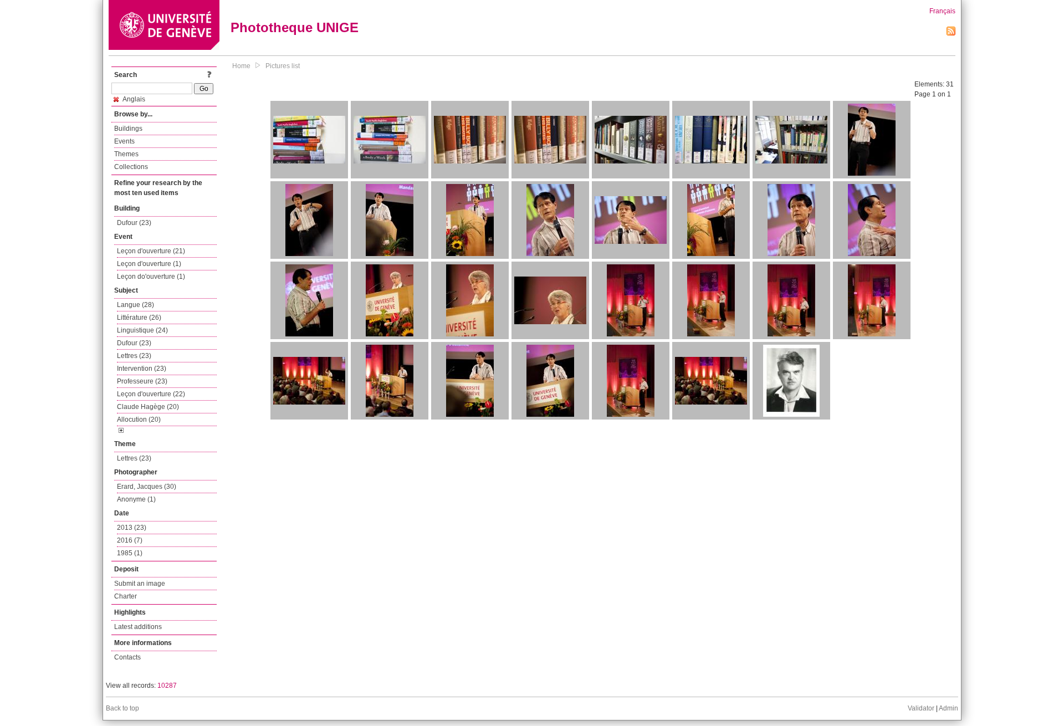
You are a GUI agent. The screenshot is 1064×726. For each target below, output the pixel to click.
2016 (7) (129, 540)
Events (124, 141)
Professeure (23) (142, 381)
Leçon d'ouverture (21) (151, 251)
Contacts (127, 657)
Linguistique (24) (142, 330)
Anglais (133, 99)
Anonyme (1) (136, 499)
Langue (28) (135, 305)
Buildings (128, 128)
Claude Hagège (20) (148, 407)
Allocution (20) (139, 419)
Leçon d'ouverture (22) (151, 394)
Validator (921, 708)
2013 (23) (131, 527)
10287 (167, 685)
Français (942, 11)
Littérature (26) (139, 317)
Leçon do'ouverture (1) (151, 276)
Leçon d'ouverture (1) (149, 264)
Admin (948, 708)
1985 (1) (129, 553)
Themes (126, 154)
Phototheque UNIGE (295, 27)
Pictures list (282, 66)
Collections (131, 167)
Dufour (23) (134, 223)
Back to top (122, 708)
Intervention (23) (141, 368)
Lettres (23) (134, 356)
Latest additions (138, 627)
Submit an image (139, 583)
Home (241, 66)
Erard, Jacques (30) (146, 486)
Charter (125, 596)
